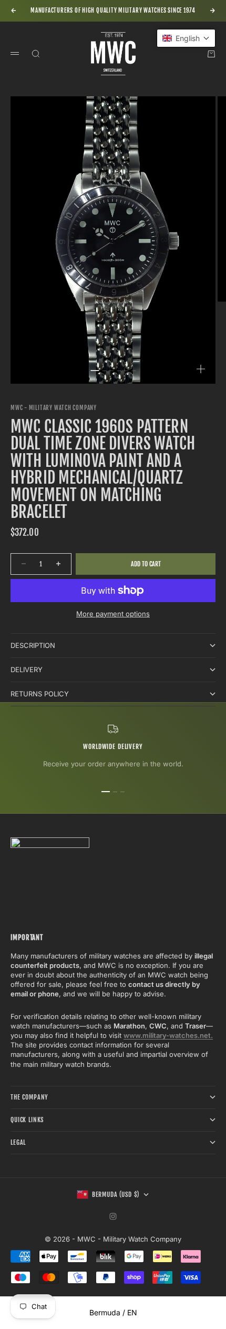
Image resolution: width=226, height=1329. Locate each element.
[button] (186, 38)
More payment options (113, 613)
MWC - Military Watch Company (54, 408)
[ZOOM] (200, 368)
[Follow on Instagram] (113, 1216)
